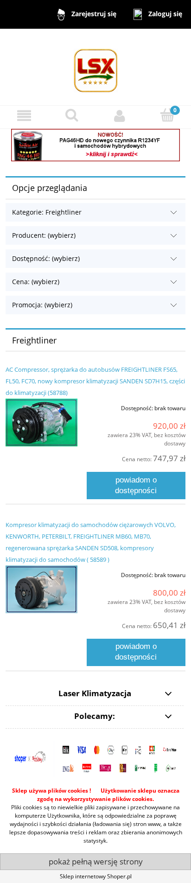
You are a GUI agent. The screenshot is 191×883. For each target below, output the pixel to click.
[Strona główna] (96, 66)
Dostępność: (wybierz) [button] (46, 258)
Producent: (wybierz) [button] (44, 235)
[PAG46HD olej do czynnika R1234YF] (95, 144)
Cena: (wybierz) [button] (35, 281)
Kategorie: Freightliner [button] (47, 212)
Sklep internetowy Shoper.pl (96, 876)
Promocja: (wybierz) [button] (42, 304)
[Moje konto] (119, 116)
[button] (24, 116)
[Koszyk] (167, 115)
